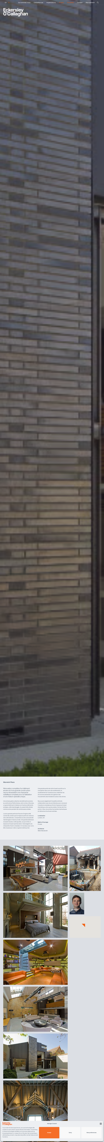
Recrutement (90, 2)
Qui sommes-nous (24, 2)
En (6, 2)
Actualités (70, 2)
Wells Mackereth (43, 830)
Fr (9, 2)
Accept (49, 1132)
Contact (79, 2)
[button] (101, 1124)
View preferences (91, 1132)
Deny (70, 1132)
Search (98, 3)
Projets (61, 2)
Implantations (51, 2)
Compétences (38, 2)
